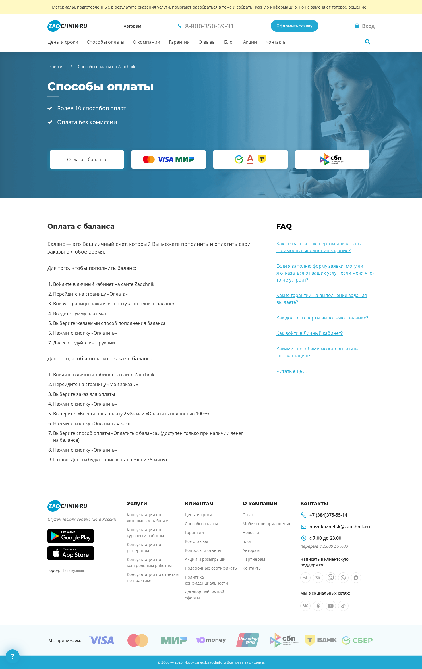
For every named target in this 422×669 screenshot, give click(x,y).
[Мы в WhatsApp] (343, 577)
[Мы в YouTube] (331, 606)
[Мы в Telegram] (305, 577)
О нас (248, 514)
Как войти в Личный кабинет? (309, 333)
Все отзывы (196, 541)
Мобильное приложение (267, 523)
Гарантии (179, 42)
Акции (250, 42)
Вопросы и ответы (203, 550)
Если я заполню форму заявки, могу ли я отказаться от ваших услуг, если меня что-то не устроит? (325, 273)
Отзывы (207, 42)
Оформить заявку (294, 25)
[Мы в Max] (356, 577)
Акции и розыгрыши (205, 559)
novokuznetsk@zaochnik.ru (339, 526)
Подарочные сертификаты (211, 568)
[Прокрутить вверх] (409, 645)
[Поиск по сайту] (368, 41)
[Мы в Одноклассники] (318, 606)
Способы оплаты (105, 42)
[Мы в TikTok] (343, 606)
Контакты (276, 42)
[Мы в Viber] (331, 577)
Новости (251, 532)
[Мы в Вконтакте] (318, 577)
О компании (146, 42)
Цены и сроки (62, 42)
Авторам (132, 26)
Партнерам (254, 559)
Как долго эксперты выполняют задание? (322, 318)
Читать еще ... (291, 371)
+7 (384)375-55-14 (328, 515)
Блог (229, 42)
